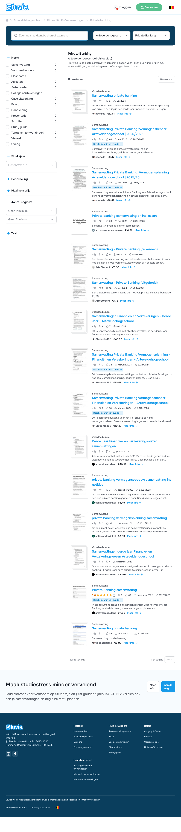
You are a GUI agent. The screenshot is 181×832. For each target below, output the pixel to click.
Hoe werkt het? (81, 731)
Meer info (153, 686)
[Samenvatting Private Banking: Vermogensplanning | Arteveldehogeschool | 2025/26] (79, 178)
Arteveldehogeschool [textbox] (112, 35)
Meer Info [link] (122, 113)
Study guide (115, 752)
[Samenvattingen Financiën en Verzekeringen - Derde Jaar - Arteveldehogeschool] (79, 321)
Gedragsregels (151, 741)
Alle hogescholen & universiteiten (83, 767)
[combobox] (111, 35)
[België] (7, 20)
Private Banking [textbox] (151, 35)
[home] (17, 7)
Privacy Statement (40, 807)
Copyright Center (152, 731)
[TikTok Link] (15, 754)
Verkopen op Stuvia (83, 736)
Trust (111, 736)
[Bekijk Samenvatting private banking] (121, 102)
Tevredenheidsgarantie (120, 731)
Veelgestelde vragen (119, 741)
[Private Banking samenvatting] (79, 596)
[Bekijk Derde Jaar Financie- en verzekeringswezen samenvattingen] (121, 450)
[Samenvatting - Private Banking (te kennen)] (79, 255)
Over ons (78, 741)
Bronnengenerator (83, 747)
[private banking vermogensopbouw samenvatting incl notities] (79, 486)
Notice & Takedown (153, 747)
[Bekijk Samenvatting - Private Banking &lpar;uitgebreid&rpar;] (121, 289)
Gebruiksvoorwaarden (16, 807)
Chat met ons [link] (115, 747)
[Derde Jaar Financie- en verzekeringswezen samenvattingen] (79, 446)
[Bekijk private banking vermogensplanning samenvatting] (121, 524)
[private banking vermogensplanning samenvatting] (79, 524)
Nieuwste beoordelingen (86, 779)
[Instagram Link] (8, 754)
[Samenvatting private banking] (79, 101)
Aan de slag (168, 686)
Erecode (148, 736)
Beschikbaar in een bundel (106, 144)
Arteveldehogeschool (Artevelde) (90, 58)
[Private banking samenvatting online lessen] (79, 222)
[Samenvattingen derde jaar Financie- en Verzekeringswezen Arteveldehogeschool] (79, 556)
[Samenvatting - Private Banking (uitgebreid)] (79, 289)
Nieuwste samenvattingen (87, 774)
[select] (166, 79)
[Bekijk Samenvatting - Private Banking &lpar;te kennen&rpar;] (121, 255)
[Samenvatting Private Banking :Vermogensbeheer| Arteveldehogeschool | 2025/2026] (79, 135)
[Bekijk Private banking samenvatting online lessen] (121, 222)
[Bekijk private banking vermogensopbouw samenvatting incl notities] (121, 488)
